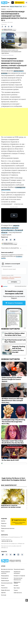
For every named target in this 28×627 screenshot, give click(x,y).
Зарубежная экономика (17, 572)
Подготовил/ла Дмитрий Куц (10, 248)
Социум (16, 583)
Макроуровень (5, 575)
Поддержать (20, 2)
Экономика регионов (6, 583)
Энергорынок (4, 578)
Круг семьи (17, 588)
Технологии (4, 587)
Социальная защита (19, 569)
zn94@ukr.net (20, 543)
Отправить (14, 281)
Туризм (16, 590)
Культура (3, 595)
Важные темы (5, 6)
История (16, 585)
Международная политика (5, 572)
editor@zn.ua (4, 547)
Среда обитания (5, 590)
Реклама (3, 526)
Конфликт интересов (19, 575)
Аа (12, 2)
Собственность (18, 592)
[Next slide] (25, 7)
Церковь (3, 592)
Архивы (3, 521)
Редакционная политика (7, 528)
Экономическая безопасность (18, 578)
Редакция (3, 523)
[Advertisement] (14, 122)
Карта (2, 531)
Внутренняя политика (7, 569)
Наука (2, 585)
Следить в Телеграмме (15, 303)
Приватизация (5, 580)
